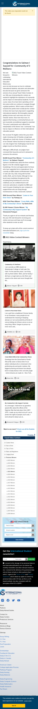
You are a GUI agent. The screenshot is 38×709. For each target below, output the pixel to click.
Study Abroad (4, 661)
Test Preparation (5, 644)
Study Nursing (4, 672)
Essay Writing (4, 636)
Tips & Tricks (9, 448)
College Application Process (9, 667)
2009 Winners (11, 505)
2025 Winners (11, 460)
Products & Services (6, 619)
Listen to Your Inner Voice (13, 310)
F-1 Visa (3, 641)
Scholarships (4, 651)
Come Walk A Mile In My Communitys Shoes (18, 357)
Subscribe (31, 559)
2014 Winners (11, 491)
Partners (3, 608)
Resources (3, 623)
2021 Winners (11, 471)
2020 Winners (11, 474)
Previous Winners (11, 457)
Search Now (19, 540)
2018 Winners (11, 480)
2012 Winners (11, 496)
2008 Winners (11, 508)
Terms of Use (20, 574)
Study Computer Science (8, 681)
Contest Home (10, 442)
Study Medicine (5, 675)
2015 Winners (11, 488)
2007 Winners (11, 510)
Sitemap (2, 632)
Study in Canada (5, 658)
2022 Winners (11, 468)
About (2, 605)
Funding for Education (7, 653)
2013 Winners (11, 494)
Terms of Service (5, 628)
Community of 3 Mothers (13, 264)
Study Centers (4, 617)
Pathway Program (6, 670)
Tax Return (3, 689)
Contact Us (3, 614)
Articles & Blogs (5, 626)
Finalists (31, 435)
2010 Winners (11, 502)
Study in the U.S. (5, 656)
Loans (2, 646)
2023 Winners (11, 466)
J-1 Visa (2, 639)
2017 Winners (11, 482)
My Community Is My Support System (16, 403)
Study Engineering (6, 679)
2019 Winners (11, 477)
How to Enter (9, 445)
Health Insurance (5, 686)
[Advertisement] (19, 37)
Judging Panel (10, 454)
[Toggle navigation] (2, 4)
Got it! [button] (14, 705)
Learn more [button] (28, 701)
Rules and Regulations (12, 451)
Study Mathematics (6, 684)
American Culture (5, 665)
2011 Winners (11, 499)
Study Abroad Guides (7, 610)
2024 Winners (11, 463)
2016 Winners (11, 485)
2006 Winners (11, 513)
